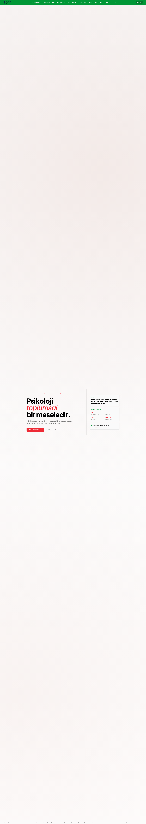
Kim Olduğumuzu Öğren (53, 429)
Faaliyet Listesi (93, 2)
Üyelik (108, 2)
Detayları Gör (97, 427)
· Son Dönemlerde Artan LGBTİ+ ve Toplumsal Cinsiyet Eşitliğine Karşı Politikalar (67, 822)
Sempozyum (82, 2)
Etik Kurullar (61, 2)
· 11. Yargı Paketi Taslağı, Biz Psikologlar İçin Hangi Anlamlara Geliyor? (23, 822)
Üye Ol (139, 2)
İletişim (114, 2)
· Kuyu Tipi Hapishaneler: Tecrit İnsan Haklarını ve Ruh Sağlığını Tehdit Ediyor (111, 822)
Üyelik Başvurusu (35, 429)
